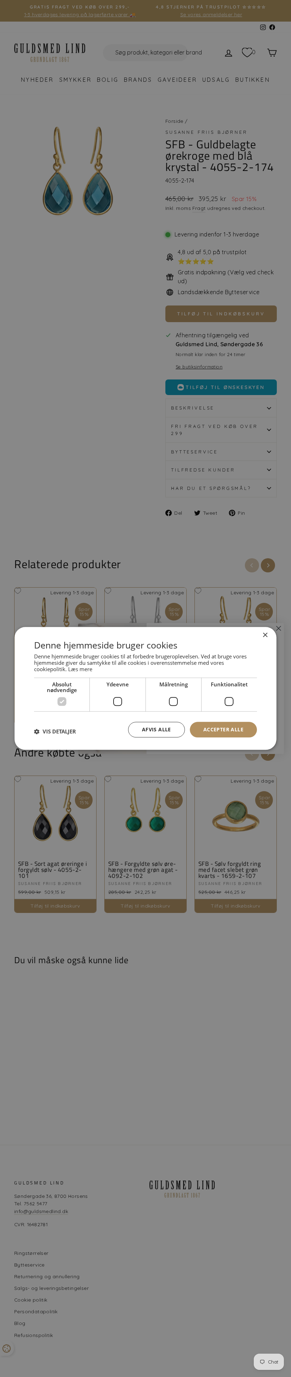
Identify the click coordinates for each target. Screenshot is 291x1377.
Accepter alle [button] (223, 729)
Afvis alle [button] (156, 729)
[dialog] (145, 688)
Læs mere (80, 669)
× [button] (265, 635)
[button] (55, 731)
